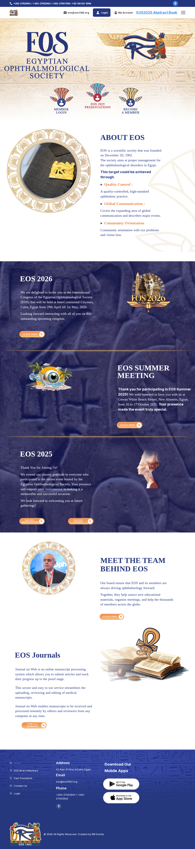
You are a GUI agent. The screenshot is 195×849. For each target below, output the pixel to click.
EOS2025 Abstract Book (156, 12)
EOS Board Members (26, 770)
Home (17, 762)
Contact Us (20, 785)
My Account (125, 12)
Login (104, 12)
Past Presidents (23, 778)
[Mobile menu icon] (183, 12)
